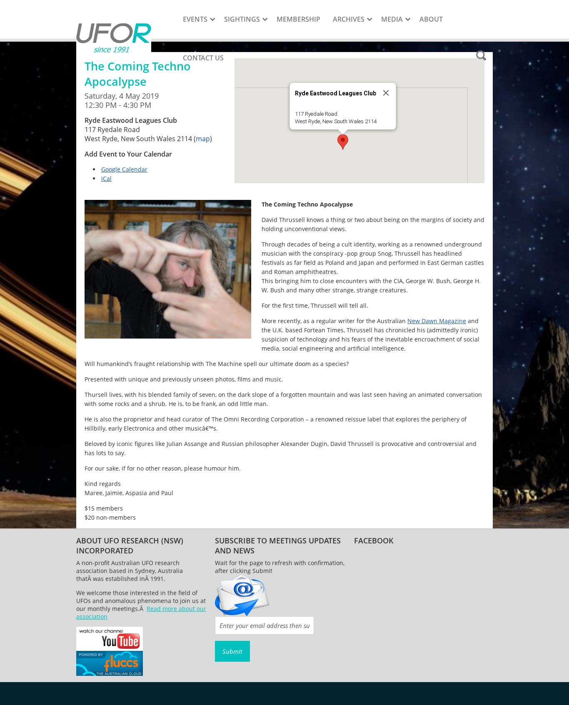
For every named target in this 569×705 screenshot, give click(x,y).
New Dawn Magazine (436, 321)
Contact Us (203, 57)
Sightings (242, 19)
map (203, 138)
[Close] (386, 93)
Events (195, 19)
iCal (106, 178)
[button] (342, 142)
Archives (348, 19)
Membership (298, 19)
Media (392, 19)
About (431, 19)
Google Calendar (124, 169)
